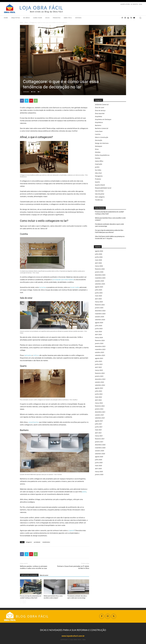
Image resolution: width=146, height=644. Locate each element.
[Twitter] (131, 17)
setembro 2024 (100, 320)
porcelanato (37, 542)
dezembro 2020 (100, 445)
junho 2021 (98, 427)
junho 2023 (98, 364)
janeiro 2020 (99, 474)
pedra (84, 492)
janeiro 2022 (99, 409)
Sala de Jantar (99, 194)
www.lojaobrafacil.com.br (73, 636)
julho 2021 (98, 424)
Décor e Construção (101, 137)
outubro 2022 (99, 382)
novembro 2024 (100, 314)
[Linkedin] (128, 17)
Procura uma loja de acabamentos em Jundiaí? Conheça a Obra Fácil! (109, 213)
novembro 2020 (100, 448)
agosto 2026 (99, 251)
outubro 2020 (99, 451)
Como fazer (99, 131)
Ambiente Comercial (102, 104)
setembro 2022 (100, 385)
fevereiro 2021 (100, 439)
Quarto (97, 182)
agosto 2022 (99, 388)
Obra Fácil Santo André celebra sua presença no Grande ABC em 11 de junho (109, 237)
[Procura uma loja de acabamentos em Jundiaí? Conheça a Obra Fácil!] (31, 586)
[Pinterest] (31, 101)
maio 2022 (98, 397)
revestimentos (34, 422)
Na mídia (98, 170)
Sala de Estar (99, 191)
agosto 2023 (99, 358)
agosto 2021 (99, 421)
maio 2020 (98, 465)
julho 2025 (98, 290)
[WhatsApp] (36, 101)
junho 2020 (98, 462)
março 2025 (99, 302)
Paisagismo (98, 176)
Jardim (97, 167)
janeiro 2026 (99, 272)
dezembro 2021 (100, 412)
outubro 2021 (99, 415)
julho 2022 (98, 391)
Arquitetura (99, 122)
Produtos (30, 77)
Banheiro (98, 125)
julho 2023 (98, 361)
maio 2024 (98, 331)
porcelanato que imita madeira (63, 279)
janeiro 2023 (99, 376)
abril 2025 (98, 299)
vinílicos (36, 355)
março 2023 (99, 370)
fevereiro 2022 (100, 406)
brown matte (74, 287)
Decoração (98, 140)
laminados (27, 355)
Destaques (98, 146)
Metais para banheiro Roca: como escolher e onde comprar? (110, 219)
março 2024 (99, 337)
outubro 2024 (99, 317)
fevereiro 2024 (100, 340)
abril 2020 (98, 468)
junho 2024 (98, 328)
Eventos (97, 158)
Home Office (99, 161)
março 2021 (99, 436)
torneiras (42, 287)
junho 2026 (98, 257)
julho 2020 (98, 460)
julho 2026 (98, 254)
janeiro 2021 (99, 442)
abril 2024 (98, 334)
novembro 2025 (100, 278)
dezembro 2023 (100, 346)
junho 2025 (98, 293)
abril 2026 (98, 263)
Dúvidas (97, 152)
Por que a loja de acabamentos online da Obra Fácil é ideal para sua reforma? (109, 231)
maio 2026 (98, 260)
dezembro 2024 (100, 311)
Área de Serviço (100, 110)
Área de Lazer (99, 107)
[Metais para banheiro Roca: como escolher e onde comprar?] (54, 586)
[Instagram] (125, 17)
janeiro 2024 (99, 343)
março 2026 (99, 266)
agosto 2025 (99, 287)
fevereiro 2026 (100, 269)
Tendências (99, 200)
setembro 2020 (100, 454)
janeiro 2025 (99, 308)
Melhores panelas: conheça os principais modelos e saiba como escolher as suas (33, 567)
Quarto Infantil (100, 185)
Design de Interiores (102, 143)
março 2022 (99, 403)
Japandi (71, 530)
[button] (140, 18)
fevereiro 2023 (100, 373)
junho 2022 (98, 394)
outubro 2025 (99, 281)
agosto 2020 (99, 457)
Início (21, 22)
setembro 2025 (100, 284)
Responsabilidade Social (103, 188)
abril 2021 (98, 433)
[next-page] (24, 602)
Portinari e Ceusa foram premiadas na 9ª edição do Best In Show (73, 567)
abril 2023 (98, 367)
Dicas (26, 22)
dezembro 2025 (100, 275)
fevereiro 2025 (100, 305)
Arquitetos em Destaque (103, 119)
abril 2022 (98, 400)
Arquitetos (98, 116)
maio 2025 (98, 296)
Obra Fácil (98, 173)
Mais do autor (44, 575)
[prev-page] (21, 602)
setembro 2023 (100, 355)
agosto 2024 (99, 322)
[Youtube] (134, 17)
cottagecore (29, 542)
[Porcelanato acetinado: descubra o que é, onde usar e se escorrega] (78, 586)
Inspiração (98, 164)
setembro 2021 (100, 418)
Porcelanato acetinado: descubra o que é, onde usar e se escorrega (109, 225)
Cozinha (97, 134)
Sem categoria (99, 197)
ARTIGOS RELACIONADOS (29, 575)
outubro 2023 (99, 352)
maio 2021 (98, 430)
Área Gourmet (99, 113)
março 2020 (99, 471)
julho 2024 (98, 325)
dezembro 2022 (100, 379)
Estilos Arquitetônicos (102, 155)
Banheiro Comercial (101, 128)
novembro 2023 (100, 349)
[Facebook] (122, 17)
